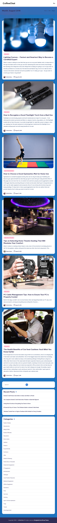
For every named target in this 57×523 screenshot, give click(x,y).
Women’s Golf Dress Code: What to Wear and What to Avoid (19, 395)
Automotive (6, 346)
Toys (5, 503)
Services (6, 494)
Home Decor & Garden (9, 237)
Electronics (6, 112)
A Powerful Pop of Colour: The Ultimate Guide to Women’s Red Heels (21, 407)
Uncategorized (7, 510)
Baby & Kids (7, 429)
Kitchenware (7, 471)
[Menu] (54, 3)
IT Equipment (7, 468)
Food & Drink (7, 448)
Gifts (5, 455)
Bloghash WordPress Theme (41, 520)
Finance (5, 445)
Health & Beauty (8, 458)
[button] (27, 384)
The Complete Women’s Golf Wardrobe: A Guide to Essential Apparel (21, 399)
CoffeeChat (9, 3)
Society (5, 497)
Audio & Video (7, 423)
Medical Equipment (8, 481)
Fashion (5, 442)
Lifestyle (6, 474)
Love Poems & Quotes (9, 478)
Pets (5, 490)
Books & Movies (7, 432)
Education (6, 54)
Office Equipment (8, 484)
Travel (5, 507)
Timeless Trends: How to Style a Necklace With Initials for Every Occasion (22, 411)
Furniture (6, 452)
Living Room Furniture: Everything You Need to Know (17, 403)
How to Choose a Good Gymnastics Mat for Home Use (26, 174)
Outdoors (6, 487)
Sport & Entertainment (9, 170)
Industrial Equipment (9, 465)
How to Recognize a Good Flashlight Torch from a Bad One (28, 115)
